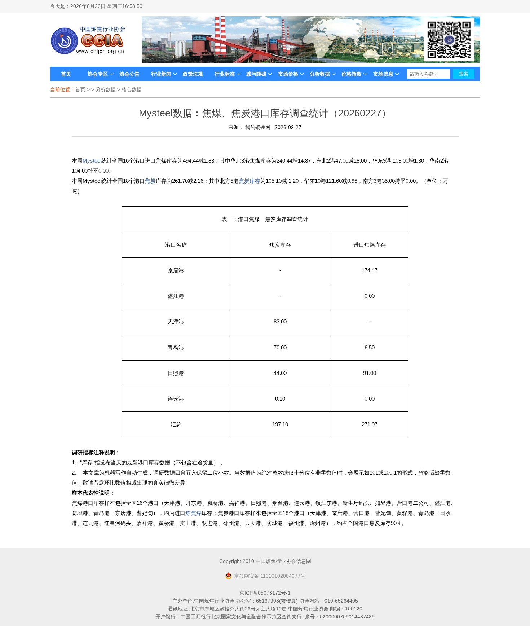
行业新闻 (161, 74)
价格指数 (351, 74)
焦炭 (150, 181)
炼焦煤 (193, 513)
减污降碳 (256, 74)
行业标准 (225, 74)
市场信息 (383, 74)
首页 (66, 74)
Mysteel (92, 161)
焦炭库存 (249, 181)
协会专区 (98, 74)
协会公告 (129, 74)
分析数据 (320, 74)
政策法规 (193, 74)
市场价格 (288, 74)
